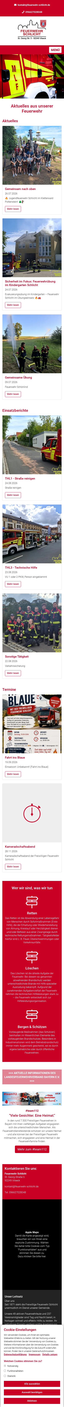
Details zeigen (49, 1354)
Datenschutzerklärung (15, 1354)
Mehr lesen (13, 208)
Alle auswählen (32, 1383)
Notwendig (12, 1366)
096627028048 (33, 12)
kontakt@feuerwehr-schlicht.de (34, 5)
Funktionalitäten (15, 1371)
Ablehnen (32, 1400)
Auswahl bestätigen (32, 1392)
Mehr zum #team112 (32, 1149)
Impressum (34, 1354)
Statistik (11, 1376)
